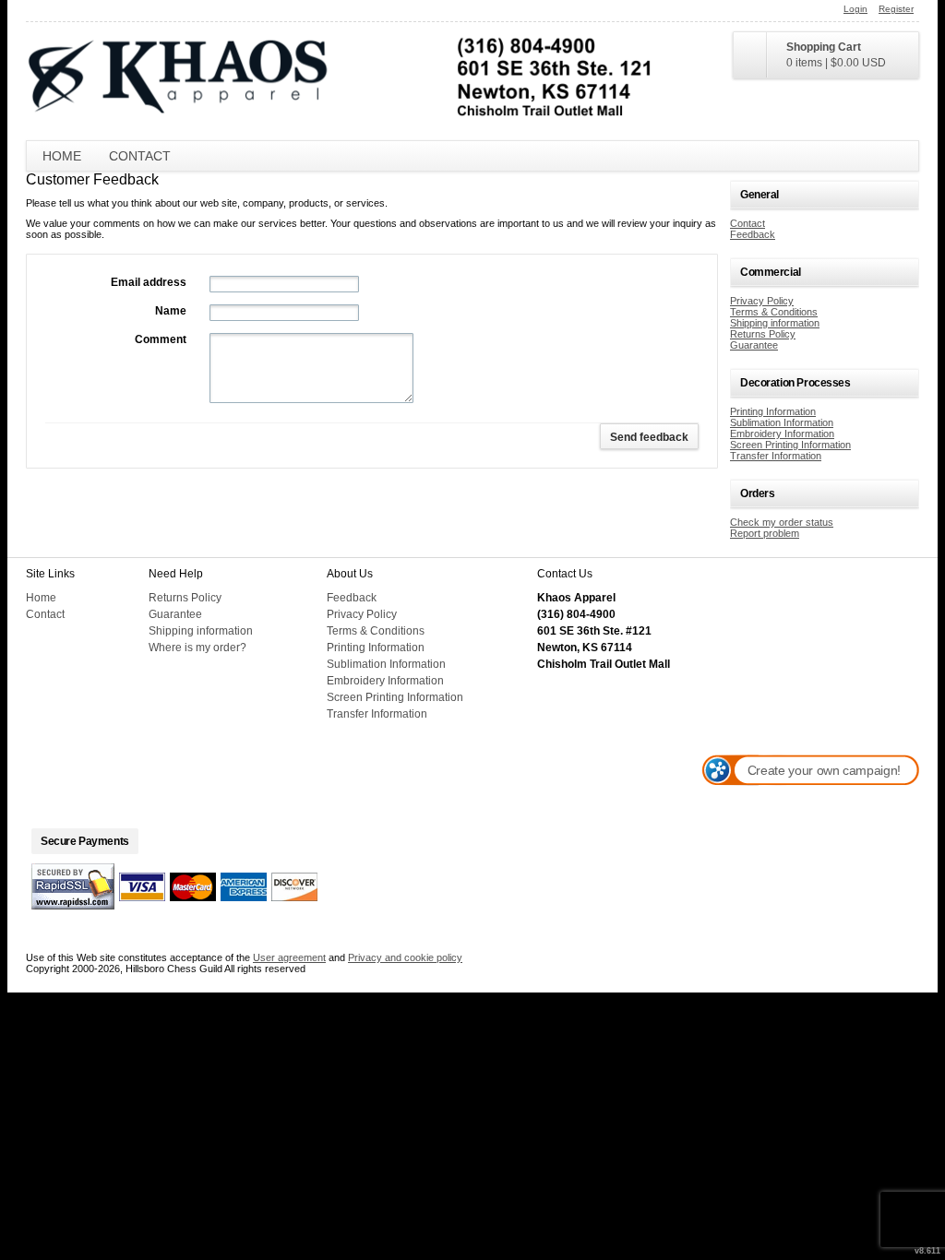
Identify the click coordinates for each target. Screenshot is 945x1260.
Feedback (752, 234)
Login (855, 9)
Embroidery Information (782, 433)
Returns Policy (762, 333)
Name (170, 310)
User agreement (289, 957)
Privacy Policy (762, 300)
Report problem (764, 533)
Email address (148, 282)
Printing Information (773, 411)
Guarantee (754, 345)
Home (61, 156)
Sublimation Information (781, 422)
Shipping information (774, 322)
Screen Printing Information (790, 444)
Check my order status (781, 522)
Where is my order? (197, 647)
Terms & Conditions (774, 311)
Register (896, 9)
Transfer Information (775, 455)
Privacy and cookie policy (405, 957)
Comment (160, 339)
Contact (140, 156)
